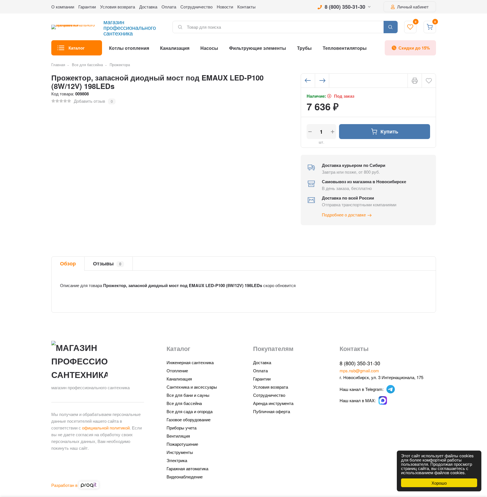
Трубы (304, 48)
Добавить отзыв (89, 101)
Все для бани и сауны (188, 395)
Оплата (168, 7)
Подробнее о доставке (344, 215)
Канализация (174, 48)
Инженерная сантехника (190, 362)
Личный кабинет (412, 7)
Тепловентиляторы (345, 48)
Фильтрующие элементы (257, 48)
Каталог (76, 48)
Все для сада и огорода (189, 411)
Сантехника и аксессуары (192, 387)
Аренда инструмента (273, 403)
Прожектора (120, 64)
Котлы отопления (129, 48)
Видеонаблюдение (185, 477)
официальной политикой (106, 428)
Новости (225, 7)
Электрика (177, 460)
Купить (389, 131)
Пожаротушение (182, 444)
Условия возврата (117, 7)
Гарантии (87, 7)
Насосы (209, 48)
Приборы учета (181, 428)
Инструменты (180, 452)
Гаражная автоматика (187, 468)
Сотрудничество (196, 7)
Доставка (148, 7)
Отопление (177, 370)
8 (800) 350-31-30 (345, 6)
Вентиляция (178, 436)
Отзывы (107, 263)
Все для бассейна (87, 64)
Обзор (68, 263)
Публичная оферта (271, 411)
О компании (62, 7)
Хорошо (439, 483)
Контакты (246, 7)
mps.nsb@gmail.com (359, 370)
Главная (58, 64)
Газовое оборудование (189, 419)
